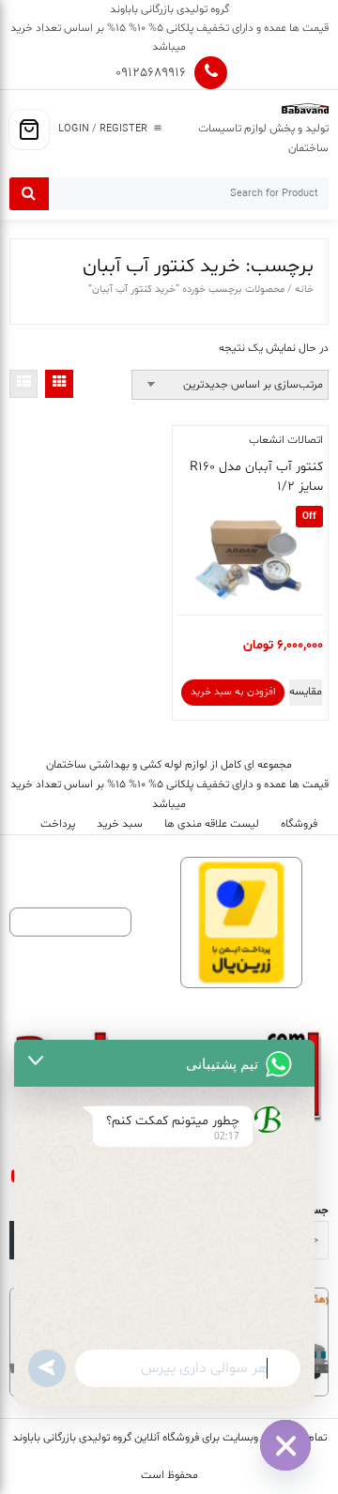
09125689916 (150, 73)
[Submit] (29, 193)
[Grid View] (59, 384)
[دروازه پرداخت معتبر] (241, 922)
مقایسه (305, 691)
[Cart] (29, 129)
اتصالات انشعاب (286, 440)
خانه (304, 289)
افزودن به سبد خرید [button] (233, 692)
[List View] (23, 384)
